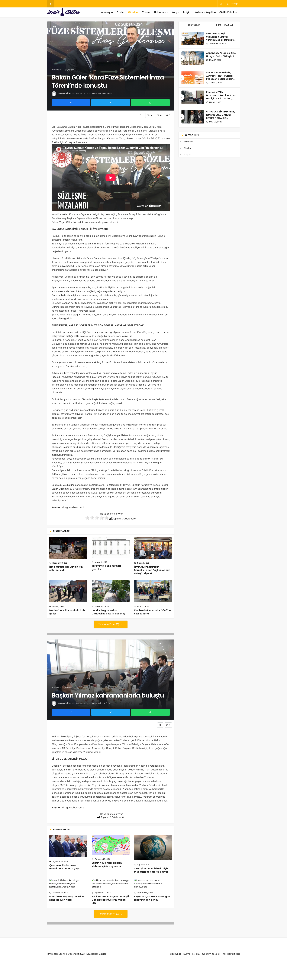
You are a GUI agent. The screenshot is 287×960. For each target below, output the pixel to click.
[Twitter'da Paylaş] (110, 102)
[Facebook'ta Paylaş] (71, 102)
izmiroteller (64, 93)
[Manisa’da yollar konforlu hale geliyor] (68, 591)
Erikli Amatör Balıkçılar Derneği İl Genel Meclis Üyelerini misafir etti (110, 900)
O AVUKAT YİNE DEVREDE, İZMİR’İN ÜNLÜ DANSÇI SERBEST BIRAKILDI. (220, 115)
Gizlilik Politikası (228, 12)
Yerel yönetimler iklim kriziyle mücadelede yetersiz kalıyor (151, 870)
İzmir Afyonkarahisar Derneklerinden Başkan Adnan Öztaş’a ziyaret (152, 570)
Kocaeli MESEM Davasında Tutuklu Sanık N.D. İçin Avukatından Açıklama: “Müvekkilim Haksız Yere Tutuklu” (221, 99)
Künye (175, 12)
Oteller (120, 12)
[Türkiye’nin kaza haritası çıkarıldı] (110, 547)
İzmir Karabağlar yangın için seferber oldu (66, 568)
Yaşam (146, 12)
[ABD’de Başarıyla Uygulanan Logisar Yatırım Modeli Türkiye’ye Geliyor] (192, 38)
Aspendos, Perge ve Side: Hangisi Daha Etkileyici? (221, 54)
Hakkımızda (161, 12)
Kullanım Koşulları (205, 12)
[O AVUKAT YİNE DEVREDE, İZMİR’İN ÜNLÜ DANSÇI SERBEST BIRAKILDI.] (192, 116)
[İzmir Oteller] (63, 12)
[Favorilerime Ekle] (141, 115)
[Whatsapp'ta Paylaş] (150, 102)
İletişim (187, 12)
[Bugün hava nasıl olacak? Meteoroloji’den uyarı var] (110, 845)
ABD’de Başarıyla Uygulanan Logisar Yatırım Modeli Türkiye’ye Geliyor (221, 38)
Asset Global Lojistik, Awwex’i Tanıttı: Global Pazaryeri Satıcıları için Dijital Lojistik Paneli (219, 77)
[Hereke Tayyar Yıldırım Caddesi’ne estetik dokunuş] (110, 591)
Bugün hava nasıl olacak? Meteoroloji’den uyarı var (107, 864)
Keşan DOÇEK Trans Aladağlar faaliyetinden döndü (152, 898)
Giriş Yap (233, 3)
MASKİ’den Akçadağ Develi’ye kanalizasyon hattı (66, 898)
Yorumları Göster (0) (109, 624)
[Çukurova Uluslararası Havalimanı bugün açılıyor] (68, 846)
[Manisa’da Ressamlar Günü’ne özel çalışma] (153, 591)
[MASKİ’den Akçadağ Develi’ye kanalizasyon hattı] (68, 883)
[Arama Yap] (220, 4)
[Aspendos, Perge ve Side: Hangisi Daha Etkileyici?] (192, 58)
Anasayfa (107, 12)
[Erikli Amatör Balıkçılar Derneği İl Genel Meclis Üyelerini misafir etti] (110, 883)
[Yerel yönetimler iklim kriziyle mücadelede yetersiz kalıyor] (153, 847)
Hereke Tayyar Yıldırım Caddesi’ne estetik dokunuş (108, 612)
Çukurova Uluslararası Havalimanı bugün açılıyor (64, 867)
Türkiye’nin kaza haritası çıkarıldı (106, 567)
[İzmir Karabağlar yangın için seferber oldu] (68, 548)
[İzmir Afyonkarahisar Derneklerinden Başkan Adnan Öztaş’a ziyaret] (153, 548)
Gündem (133, 12)
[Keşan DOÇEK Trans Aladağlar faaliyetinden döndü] (153, 883)
